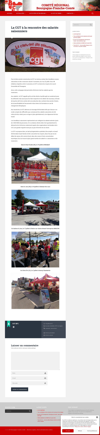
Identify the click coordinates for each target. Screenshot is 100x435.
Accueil (9, 13)
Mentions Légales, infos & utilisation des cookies (40, 429)
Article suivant (49, 335)
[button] (97, 417)
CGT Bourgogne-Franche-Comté (17, 429)
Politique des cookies (79, 426)
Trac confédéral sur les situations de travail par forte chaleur (50, 412)
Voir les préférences (92, 430)
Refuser (80, 430)
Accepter (68, 430)
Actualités (20, 13)
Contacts (70, 13)
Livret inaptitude (77, 34)
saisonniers (54, 328)
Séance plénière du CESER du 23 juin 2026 (82, 43)
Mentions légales (87, 426)
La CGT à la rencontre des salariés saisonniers (34, 29)
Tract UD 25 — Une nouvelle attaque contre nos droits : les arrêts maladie (82, 46)
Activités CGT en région (37, 13)
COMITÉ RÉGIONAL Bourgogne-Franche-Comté (55, 6)
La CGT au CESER (56, 13)
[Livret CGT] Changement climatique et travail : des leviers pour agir (81, 40)
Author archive (13, 327)
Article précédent (50, 333)
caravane (47, 328)
